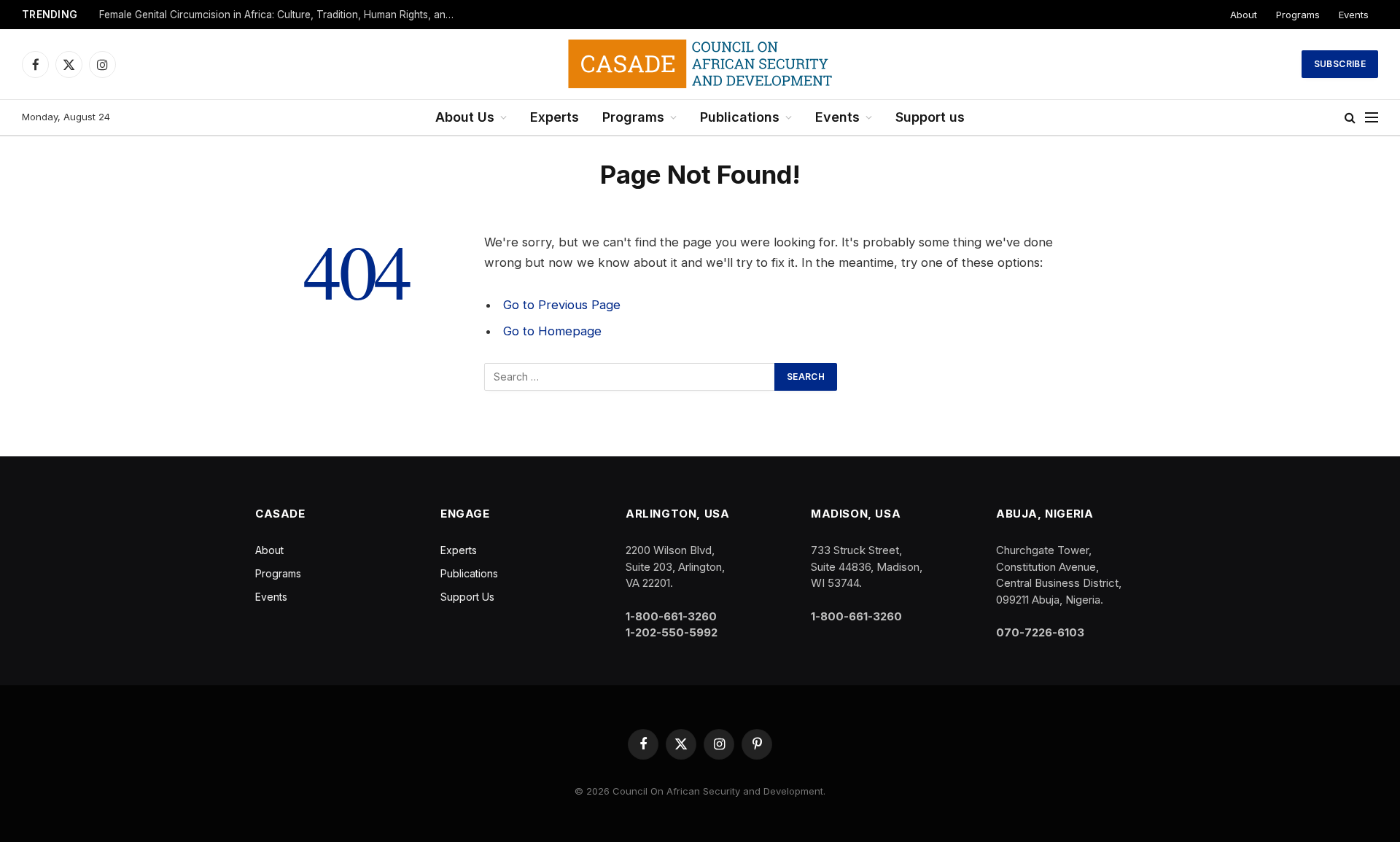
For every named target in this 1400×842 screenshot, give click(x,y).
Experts (554, 117)
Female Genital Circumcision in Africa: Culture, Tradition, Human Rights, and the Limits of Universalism (281, 14)
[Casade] (700, 64)
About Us (464, 117)
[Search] (1350, 117)
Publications (739, 117)
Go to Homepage (552, 331)
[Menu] (1371, 117)
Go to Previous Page (562, 304)
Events (1354, 14)
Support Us (467, 596)
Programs (1298, 14)
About (1243, 14)
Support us (930, 117)
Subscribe (1340, 63)
